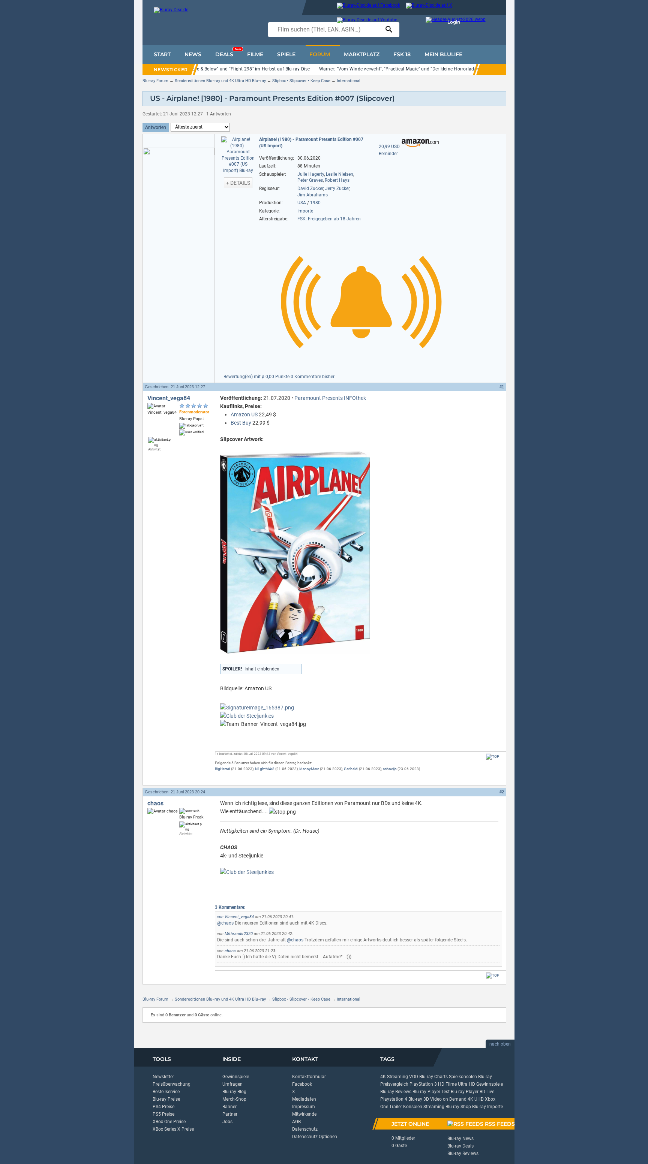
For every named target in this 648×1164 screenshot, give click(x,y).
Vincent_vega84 (168, 398)
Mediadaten (304, 1099)
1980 (315, 202)
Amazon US (244, 414)
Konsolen (412, 1106)
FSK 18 (402, 54)
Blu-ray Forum (155, 80)
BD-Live (487, 1091)
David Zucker (310, 188)
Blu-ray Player (464, 1091)
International (348, 80)
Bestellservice (166, 1091)
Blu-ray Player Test (431, 1091)
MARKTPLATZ (362, 54)
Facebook (302, 1084)
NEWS (192, 54)
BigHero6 (222, 769)
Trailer (395, 1106)
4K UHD (476, 1099)
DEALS (228, 52)
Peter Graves (310, 180)
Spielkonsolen (463, 1076)
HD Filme (447, 1084)
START (162, 54)
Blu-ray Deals (460, 1146)
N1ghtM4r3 (264, 769)
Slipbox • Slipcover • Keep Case (301, 80)
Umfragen (232, 1084)
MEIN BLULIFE (443, 54)
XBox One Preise (169, 1121)
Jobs (227, 1121)
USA (301, 202)
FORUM (319, 54)
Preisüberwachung (171, 1084)
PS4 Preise (163, 1106)
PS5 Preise (163, 1114)
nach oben (500, 1044)
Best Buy (241, 423)
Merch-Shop (234, 1099)
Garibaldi (351, 769)
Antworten (155, 127)
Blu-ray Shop (458, 1106)
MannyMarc (309, 769)
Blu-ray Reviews (395, 1091)
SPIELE (286, 54)
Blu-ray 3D (418, 1099)
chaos (155, 803)
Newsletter (163, 1076)
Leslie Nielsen (339, 174)
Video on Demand (448, 1099)
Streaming (433, 1106)
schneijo (390, 769)
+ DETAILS (238, 183)
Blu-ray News (460, 1138)
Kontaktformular (309, 1076)
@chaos (225, 923)
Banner (229, 1106)
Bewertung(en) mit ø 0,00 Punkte (257, 376)
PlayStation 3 (423, 1084)
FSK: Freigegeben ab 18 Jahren (329, 218)
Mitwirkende (304, 1114)
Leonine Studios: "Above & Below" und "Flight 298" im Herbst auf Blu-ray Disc (229, 69)
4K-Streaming (394, 1076)
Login (453, 22)
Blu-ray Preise (166, 1099)
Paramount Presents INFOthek (330, 398)
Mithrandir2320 (239, 933)
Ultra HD (466, 1084)
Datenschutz (305, 1129)
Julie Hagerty (310, 174)
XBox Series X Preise (173, 1129)
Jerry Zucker (337, 188)
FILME (255, 54)
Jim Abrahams (312, 194)
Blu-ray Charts (433, 1076)
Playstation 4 (393, 1099)
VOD (413, 1076)
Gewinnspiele (235, 1076)
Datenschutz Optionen (314, 1136)
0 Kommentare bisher (312, 376)
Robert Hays (337, 180)
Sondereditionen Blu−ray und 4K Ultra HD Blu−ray (220, 80)
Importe (305, 211)
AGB (296, 1121)
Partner (229, 1114)
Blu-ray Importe (487, 1106)
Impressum (303, 1106)
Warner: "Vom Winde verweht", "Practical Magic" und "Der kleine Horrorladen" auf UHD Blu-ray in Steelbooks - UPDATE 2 (444, 69)
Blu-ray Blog (234, 1091)
